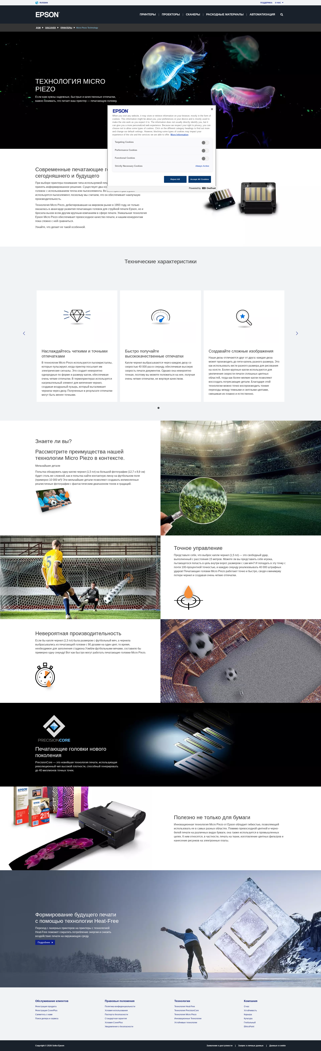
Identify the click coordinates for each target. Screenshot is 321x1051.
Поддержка (266, 3)
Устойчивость (250, 1010)
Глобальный (250, 1022)
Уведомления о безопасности (119, 1026)
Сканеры (193, 14)
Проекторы (171, 14)
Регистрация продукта (46, 1006)
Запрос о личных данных (250, 1045)
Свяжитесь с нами (43, 1014)
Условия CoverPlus (114, 1022)
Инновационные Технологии (187, 1018)
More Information (179, 135)
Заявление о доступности (219, 1045)
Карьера (248, 1014)
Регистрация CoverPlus (46, 1010)
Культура (248, 1018)
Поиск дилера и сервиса (46, 1018)
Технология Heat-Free (184, 1006)
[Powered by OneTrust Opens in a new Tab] (201, 189)
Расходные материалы (225, 14)
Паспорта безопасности (116, 1014)
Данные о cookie (277, 1045)
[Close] (212, 109)
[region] (161, 148)
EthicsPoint (249, 1026)
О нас (278, 3)
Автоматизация (262, 14)
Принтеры (148, 14)
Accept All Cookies (199, 179)
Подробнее (44, 942)
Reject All (175, 179)
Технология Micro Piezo (185, 1014)
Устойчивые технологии (185, 1022)
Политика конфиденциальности (120, 1006)
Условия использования (116, 1010)
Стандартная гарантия (116, 1018)
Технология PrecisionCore (186, 1010)
